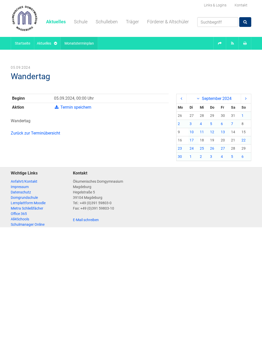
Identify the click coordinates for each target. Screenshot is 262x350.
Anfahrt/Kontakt (24, 181)
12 (212, 132)
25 (202, 148)
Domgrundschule (24, 197)
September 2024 (216, 98)
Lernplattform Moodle (28, 203)
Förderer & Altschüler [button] (168, 21)
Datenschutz (21, 192)
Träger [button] (132, 21)
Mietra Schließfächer (27, 208)
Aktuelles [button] (56, 21)
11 (202, 132)
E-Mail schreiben (86, 220)
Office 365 (19, 214)
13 (223, 132)
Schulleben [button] (107, 21)
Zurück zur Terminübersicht (35, 133)
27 (223, 148)
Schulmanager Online (28, 224)
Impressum (20, 187)
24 (192, 148)
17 (192, 140)
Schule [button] (81, 21)
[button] (220, 43)
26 (212, 148)
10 (192, 132)
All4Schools (20, 219)
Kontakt (241, 5)
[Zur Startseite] (24, 18)
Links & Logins (215, 5)
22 (244, 140)
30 (180, 157)
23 (180, 148)
